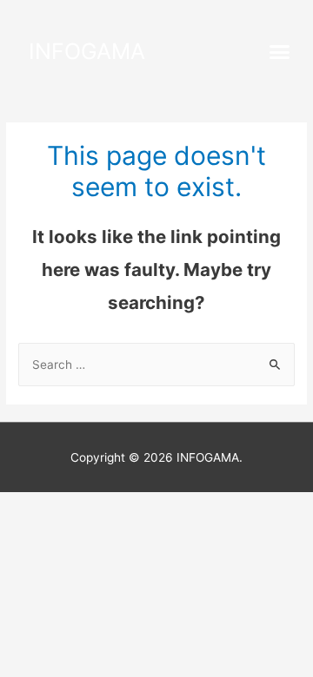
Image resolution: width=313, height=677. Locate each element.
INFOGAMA (87, 51)
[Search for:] (156, 364)
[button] (279, 52)
